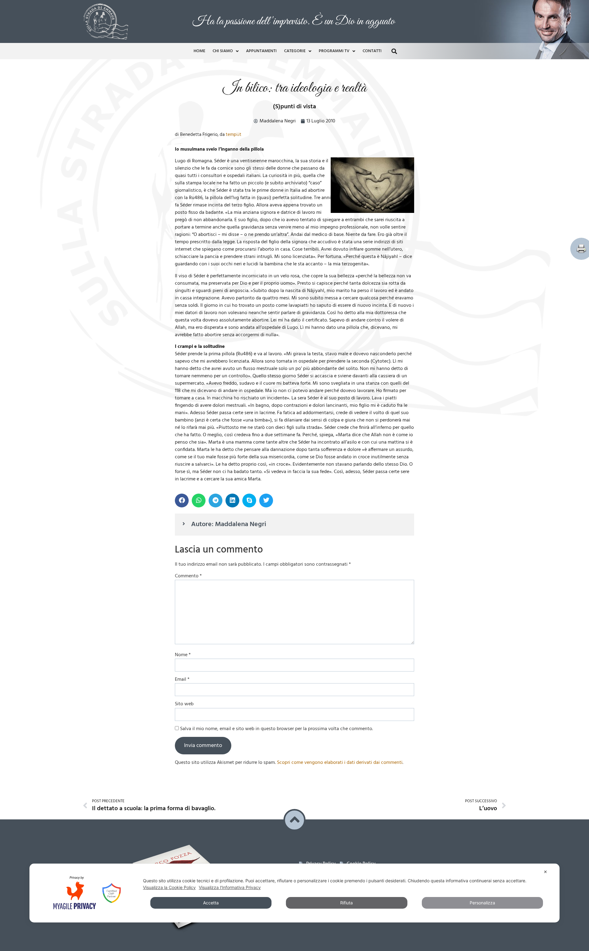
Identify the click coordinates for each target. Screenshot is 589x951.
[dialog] (294, 893)
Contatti (372, 8)
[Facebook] (304, 747)
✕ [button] (545, 871)
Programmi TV (334, 8)
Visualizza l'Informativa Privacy (230, 887)
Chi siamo (223, 8)
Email (182, 547)
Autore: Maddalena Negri (228, 392)
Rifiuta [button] (346, 902)
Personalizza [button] (482, 902)
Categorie (295, 8)
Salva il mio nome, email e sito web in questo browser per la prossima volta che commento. (276, 597)
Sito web (184, 572)
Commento (188, 444)
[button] (394, 8)
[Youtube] (317, 747)
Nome (183, 523)
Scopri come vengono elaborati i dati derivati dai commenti (339, 631)
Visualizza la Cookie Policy (169, 887)
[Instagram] (330, 747)
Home (199, 8)
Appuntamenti (261, 8)
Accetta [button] (211, 902)
